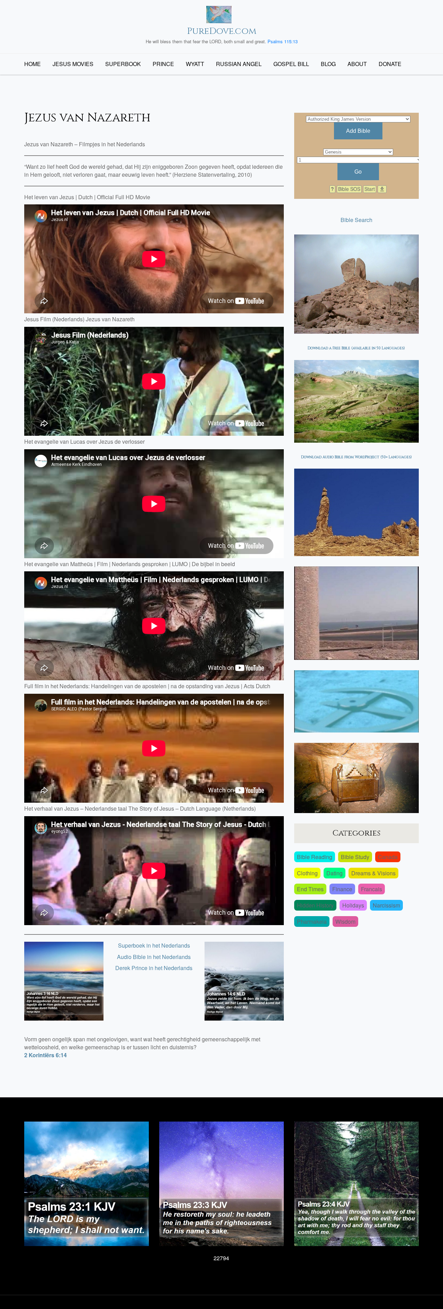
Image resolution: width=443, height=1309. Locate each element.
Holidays (353, 905)
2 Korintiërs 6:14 (45, 1055)
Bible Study (355, 857)
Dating (334, 873)
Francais (371, 889)
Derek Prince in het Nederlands (153, 968)
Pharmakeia (312, 921)
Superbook (123, 64)
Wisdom (345, 921)
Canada (388, 857)
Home (32, 64)
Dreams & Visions (373, 873)
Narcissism (386, 905)
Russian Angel (239, 64)
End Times (310, 889)
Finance (342, 889)
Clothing (307, 873)
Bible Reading (314, 857)
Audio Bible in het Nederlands (154, 957)
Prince (163, 64)
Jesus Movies (73, 64)
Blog (328, 64)
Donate (390, 64)
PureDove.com (221, 31)
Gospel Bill (291, 64)
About (357, 64)
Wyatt (195, 64)
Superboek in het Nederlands (154, 945)
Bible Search (356, 220)
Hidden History (315, 905)
